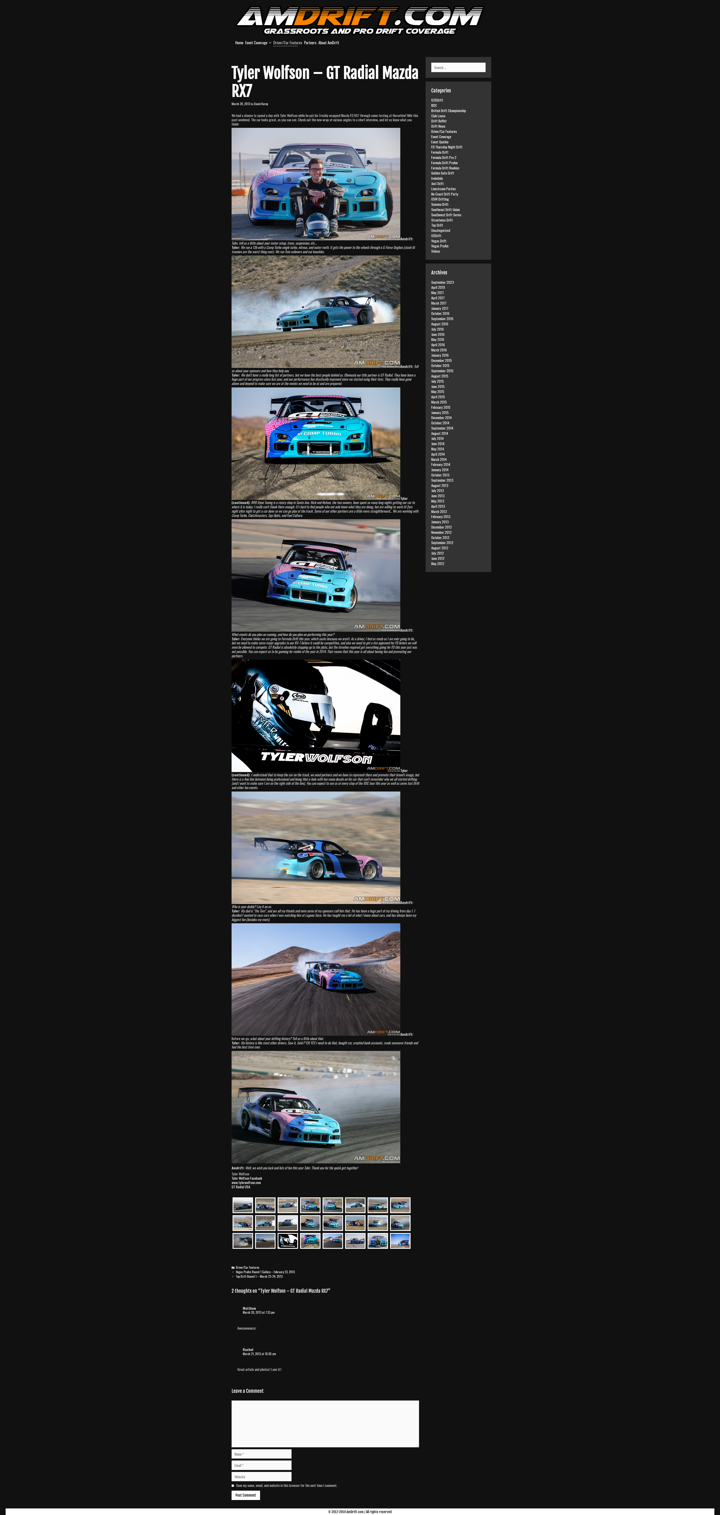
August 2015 (439, 375)
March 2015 (439, 401)
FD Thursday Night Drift (447, 146)
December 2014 (441, 417)
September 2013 (442, 480)
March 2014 (439, 459)
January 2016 (440, 355)
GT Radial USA (241, 1186)
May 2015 (437, 391)
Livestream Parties (443, 188)
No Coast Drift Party (444, 193)
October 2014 (440, 422)
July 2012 (437, 553)
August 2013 (439, 485)
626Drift (437, 100)
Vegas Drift (438, 240)
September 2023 (442, 282)
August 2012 (439, 547)
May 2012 (437, 563)
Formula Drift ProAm (444, 162)
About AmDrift (328, 42)
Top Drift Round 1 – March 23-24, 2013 (259, 1276)
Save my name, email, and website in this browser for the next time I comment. (286, 1485)
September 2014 (442, 428)
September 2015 (442, 370)
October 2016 (440, 313)
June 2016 (438, 334)
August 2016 (439, 323)
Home (239, 42)
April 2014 (438, 454)
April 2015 (438, 396)
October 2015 (440, 365)
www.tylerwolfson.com (246, 1182)
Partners (310, 42)
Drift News (438, 126)
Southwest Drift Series (446, 214)
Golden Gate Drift (442, 172)
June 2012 (438, 558)
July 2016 (437, 329)
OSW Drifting (440, 198)
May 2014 (437, 448)
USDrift (436, 235)
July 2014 (437, 438)
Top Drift (437, 225)
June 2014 (437, 443)
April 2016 (438, 344)
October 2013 (440, 474)
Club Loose (438, 115)
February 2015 (440, 407)
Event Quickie (439, 141)
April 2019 (438, 287)
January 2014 (439, 469)
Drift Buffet (439, 120)
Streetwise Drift (442, 219)
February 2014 (440, 464)
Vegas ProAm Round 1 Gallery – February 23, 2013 (265, 1272)
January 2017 (439, 308)
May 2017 (437, 292)
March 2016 (439, 349)
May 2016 (437, 339)
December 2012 (441, 526)
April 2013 (438, 506)
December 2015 (441, 360)
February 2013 (440, 516)
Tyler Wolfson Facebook (247, 1178)
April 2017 (438, 297)
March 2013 (439, 511)
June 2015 (438, 386)
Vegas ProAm (439, 245)
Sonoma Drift (439, 204)
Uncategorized (440, 230)
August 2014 (439, 433)
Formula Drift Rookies (445, 167)
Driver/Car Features (287, 42)
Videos (435, 251)
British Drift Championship (448, 110)
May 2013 (437, 500)
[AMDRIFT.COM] (360, 19)
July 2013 (437, 490)
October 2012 (440, 537)
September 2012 (442, 542)
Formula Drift (439, 152)
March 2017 (438, 303)
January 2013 (440, 521)
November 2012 (441, 532)
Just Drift (437, 183)
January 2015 (440, 412)
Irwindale (437, 178)
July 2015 (437, 381)
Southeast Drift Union (445, 209)
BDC (434, 105)
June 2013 (438, 495)
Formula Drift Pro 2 (443, 157)
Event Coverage (256, 42)
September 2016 (442, 318)
